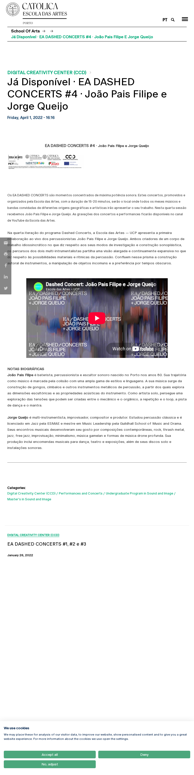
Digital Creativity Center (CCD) (46, 72)
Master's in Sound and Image (29, 499)
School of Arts (25, 31)
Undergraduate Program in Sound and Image (139, 493)
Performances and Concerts (81, 493)
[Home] (81, 13)
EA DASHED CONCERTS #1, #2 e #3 (46, 544)
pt (165, 19)
